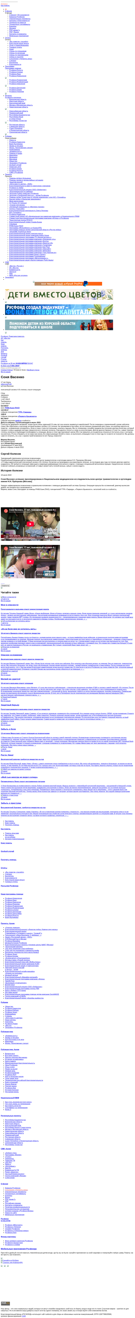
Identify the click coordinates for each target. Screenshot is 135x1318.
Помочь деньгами (12, 833)
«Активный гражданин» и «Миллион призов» (26, 207)
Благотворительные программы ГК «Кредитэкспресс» (30, 237)
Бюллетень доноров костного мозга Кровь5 (22, 952)
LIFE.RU (8, 1162)
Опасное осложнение (11, 655)
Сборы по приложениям (18, 55)
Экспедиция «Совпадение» (16, 983)
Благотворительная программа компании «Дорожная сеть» (32, 239)
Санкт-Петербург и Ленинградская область (19, 129)
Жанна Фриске (11, 1084)
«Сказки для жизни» (17, 205)
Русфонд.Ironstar (11, 956)
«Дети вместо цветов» (13, 1018)
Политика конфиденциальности (17, 1207)
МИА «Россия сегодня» (18, 275)
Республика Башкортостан (19, 115)
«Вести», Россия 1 (16, 266)
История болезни (12, 1090)
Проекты (8, 174)
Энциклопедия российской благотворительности (24, 1080)
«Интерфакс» (10, 1166)
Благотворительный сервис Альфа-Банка (25, 222)
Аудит (11, 49)
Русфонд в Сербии (12, 1245)
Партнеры (9, 1022)
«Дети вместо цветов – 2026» (20, 184)
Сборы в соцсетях (16, 57)
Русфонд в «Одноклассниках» (17, 1231)
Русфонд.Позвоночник (18, 80)
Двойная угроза (33, 370)
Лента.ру (12, 272)
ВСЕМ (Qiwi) (10, 985)
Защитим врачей (15, 182)
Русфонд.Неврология (17, 76)
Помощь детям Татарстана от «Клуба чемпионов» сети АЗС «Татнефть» (37, 197)
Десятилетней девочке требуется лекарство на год (22, 759)
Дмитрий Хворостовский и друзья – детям (14, 968)
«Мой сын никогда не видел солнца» (19, 777)
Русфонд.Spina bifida (13, 914)
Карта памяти (10, 1061)
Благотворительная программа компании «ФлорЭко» (30, 251)
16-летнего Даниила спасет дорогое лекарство (20, 633)
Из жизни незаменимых (14, 1059)
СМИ (7, 262)
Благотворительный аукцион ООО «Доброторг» (28, 190)
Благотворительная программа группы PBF (22, 989)
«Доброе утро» (11, 1153)
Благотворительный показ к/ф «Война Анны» (22, 962)
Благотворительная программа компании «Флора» (25, 979)
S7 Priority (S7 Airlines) (18, 203)
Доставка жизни (11, 992)
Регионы (8, 96)
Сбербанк (13, 224)
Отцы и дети (10, 1067)
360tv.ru (8, 1164)
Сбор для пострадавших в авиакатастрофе (22, 950)
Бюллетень (13, 62)
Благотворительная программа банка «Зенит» (27, 254)
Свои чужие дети (11, 1078)
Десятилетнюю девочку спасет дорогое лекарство (22, 659)
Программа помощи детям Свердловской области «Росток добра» (35, 230)
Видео (16, 32)
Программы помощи (13, 68)
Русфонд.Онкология (17, 84)
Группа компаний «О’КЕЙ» (15, 996)
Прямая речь (10, 1071)
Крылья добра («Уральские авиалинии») (25, 199)
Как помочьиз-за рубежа (10, 836)
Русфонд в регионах (13, 97)
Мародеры (13, 155)
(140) (24, 1316)
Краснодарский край (17, 103)
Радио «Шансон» (11, 1172)
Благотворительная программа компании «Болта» (29, 241)
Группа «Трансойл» (17, 209)
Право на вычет (11, 1069)
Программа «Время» (13, 1155)
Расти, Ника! (7, 755)
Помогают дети (15, 167)
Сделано (12, 61)
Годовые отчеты (15, 47)
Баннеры (12, 26)
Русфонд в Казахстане (14, 1243)
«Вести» (8, 1025)
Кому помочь (10, 823)
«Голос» (8, 1157)
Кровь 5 (8, 1109)
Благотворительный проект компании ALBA (22, 964)
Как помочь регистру (13, 1106)
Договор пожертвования (14, 839)
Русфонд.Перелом (16, 91)
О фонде (8, 11)
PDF (11, 32)
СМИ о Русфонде (16, 172)
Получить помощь (12, 825)
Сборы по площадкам (17, 51)
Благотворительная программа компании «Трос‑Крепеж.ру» (32, 252)
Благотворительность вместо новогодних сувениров (29, 186)
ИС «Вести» (14, 268)
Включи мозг (10, 1054)
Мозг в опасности (9, 605)
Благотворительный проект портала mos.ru (26, 233)
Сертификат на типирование (16, 1108)
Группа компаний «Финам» (15, 1176)
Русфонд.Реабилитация (18, 82)
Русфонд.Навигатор (17, 142)
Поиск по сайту (11, 1213)
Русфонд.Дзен (10, 1232)
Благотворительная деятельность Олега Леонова (28, 211)
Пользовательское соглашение (17, 1209)
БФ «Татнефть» (15, 212)
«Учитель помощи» (12, 927)
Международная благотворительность (20, 1063)
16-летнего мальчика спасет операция (17, 683)
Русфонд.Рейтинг (12, 1010)
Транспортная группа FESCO (20, 220)
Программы (9, 66)
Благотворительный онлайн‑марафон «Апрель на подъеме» (20, 972)
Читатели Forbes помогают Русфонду (24, 193)
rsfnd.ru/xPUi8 (6, 384)
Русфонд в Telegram (13, 1227)
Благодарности (15, 64)
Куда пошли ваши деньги (19, 43)
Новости (12, 140)
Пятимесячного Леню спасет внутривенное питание (23, 781)
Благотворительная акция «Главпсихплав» (22, 966)
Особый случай (15, 165)
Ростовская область (17, 125)
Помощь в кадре (15, 153)
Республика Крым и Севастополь (16, 118)
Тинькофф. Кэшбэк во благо (20, 232)
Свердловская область (18, 132)
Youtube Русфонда (12, 1229)
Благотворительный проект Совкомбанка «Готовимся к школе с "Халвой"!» (23, 932)
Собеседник (10, 1178)
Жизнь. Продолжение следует (21, 148)
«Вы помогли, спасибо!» (18, 41)
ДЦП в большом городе (14, 1076)
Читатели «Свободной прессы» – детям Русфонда (29, 195)
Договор (12, 28)
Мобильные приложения (19, 36)
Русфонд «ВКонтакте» (14, 1225)
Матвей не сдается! (10, 679)
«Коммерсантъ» (15, 151)
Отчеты (8, 38)
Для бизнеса (4, 3)
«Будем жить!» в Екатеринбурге (17, 958)
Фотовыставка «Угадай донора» (17, 960)
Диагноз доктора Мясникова (16, 1057)
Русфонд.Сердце (16, 72)
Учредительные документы (19, 19)
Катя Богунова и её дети (14, 1039)
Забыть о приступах (11, 803)
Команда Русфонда (17, 17)
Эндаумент (9, 277)
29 (6, 9)
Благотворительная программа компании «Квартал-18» (31, 243)
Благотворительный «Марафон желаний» (21, 977)
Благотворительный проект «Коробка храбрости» (24, 998)
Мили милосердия (16, 201)
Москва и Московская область (21, 105)
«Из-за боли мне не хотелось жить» (18, 629)
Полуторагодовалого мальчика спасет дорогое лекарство (25, 709)
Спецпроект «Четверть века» (20, 59)
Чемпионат (9, 1159)
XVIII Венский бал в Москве (15, 939)
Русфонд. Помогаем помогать (12, 336)
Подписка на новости (17, 22)
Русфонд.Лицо (15, 74)
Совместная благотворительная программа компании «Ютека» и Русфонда (39, 218)
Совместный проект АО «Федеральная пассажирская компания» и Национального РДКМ (44, 216)
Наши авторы (10, 1020)
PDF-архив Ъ (14, 30)
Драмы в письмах (16, 146)
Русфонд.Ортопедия (17, 88)
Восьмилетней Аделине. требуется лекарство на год (23, 807)
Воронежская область (17, 99)
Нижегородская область (18, 107)
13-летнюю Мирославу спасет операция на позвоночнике (25, 733)
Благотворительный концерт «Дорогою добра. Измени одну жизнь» (31, 929)
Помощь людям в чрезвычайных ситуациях (26, 180)
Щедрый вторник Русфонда (16, 943)
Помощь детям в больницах (20, 178)
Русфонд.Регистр (16, 70)
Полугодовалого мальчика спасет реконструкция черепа (25, 609)
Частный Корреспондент (14, 1174)
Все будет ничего (11, 1055)
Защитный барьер (10, 705)
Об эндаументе (23, 15)
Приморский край (16, 113)
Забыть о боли (8, 729)
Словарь (8, 1016)
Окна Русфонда (11, 1065)
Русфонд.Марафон (12, 941)
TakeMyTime (10, 981)
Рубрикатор (5, 585)
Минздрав (13, 159)
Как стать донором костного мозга (18, 1102)
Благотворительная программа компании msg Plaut (29, 247)
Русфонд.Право (15, 90)
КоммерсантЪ (14, 270)
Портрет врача (11, 1086)
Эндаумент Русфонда (17, 163)
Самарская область (17, 126)
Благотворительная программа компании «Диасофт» (30, 249)
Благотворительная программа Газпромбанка (27, 256)
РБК (11, 273)
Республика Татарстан (18, 121)
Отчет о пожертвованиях (19, 45)
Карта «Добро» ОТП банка (15, 990)
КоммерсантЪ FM (12, 1170)
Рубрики (8, 136)
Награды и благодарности (19, 21)
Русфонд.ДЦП (10, 1075)
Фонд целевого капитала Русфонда (19, 1241)
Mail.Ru (8, 1168)
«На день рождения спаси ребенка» (19, 948)
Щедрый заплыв (11, 975)
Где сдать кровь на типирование (17, 1104)
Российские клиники (13, 1203)
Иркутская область (16, 101)
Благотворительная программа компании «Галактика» (30, 245)
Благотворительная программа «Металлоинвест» (28, 258)
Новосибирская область (18, 111)
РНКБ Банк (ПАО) (16, 226)
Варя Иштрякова (16, 144)
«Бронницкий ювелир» (14, 947)
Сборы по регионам (17, 53)
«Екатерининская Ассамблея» (21, 191)
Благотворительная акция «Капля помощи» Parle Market (31, 260)
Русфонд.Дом (10, 1088)
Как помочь (5, 5)
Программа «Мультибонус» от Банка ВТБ (25, 228)
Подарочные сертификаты (19, 24)
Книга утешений (11, 1082)
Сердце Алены (7, 370)
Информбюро (14, 150)
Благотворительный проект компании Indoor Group (29, 235)
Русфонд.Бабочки (12, 1073)
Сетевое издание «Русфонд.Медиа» (19, 1211)
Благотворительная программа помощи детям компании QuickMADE (32, 994)
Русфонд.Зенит (11, 954)
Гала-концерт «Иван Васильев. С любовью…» (23, 935)
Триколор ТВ (10, 1160)
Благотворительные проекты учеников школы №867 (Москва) (29, 945)
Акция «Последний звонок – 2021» (18, 937)
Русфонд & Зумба (16, 188)
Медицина (13, 157)
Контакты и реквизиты (18, 34)
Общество (13, 161)
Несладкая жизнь (12, 1092)
